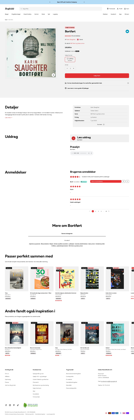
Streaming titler (100, 243)
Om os (7, 373)
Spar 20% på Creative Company (67, 2)
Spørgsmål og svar (38, 373)
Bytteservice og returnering (41, 385)
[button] (68, 36)
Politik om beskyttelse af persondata (14, 414)
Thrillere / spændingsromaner (59, 245)
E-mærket (69, 379)
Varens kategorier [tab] (67, 233)
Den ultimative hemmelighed (13, 348)
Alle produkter (45, 243)
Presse (7, 382)
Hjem (6, 19)
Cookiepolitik (69, 376)
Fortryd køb (36, 397)
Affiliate (7, 376)
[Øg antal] (73, 68)
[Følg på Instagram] (10, 405)
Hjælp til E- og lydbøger (40, 376)
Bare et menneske (35, 348)
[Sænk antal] (67, 68)
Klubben (105, 14)
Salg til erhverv (37, 388)
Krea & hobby (27, 14)
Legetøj (55, 14)
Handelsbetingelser (71, 382)
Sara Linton (91, 243)
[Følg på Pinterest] (14, 405)
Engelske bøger (16, 14)
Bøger (7, 14)
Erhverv (127, 14)
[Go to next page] (109, 211)
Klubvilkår (68, 385)
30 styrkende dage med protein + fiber (40, 293)
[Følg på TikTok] (18, 405)
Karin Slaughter (71, 39)
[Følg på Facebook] (6, 405)
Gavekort (113, 14)
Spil (49, 14)
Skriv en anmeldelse (97, 181)
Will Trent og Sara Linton (77, 43)
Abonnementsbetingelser (73, 373)
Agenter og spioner (34, 243)
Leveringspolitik (51, 414)
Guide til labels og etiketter (40, 379)
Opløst (107, 348)
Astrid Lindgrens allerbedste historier (65, 293)
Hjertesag (8, 379)
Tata (6, 293)
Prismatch (36, 382)
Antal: (66, 65)
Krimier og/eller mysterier (61, 243)
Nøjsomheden (84, 293)
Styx (56, 348)
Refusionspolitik (29, 414)
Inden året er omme (111, 293)
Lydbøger (71, 243)
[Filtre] (123, 181)
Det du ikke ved (84, 348)
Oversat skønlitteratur (81, 243)
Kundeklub (36, 394)
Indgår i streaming (70, 27)
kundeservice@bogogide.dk (109, 381)
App (120, 14)
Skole (43, 14)
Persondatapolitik (71, 388)
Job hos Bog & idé (10, 385)
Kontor (37, 14)
